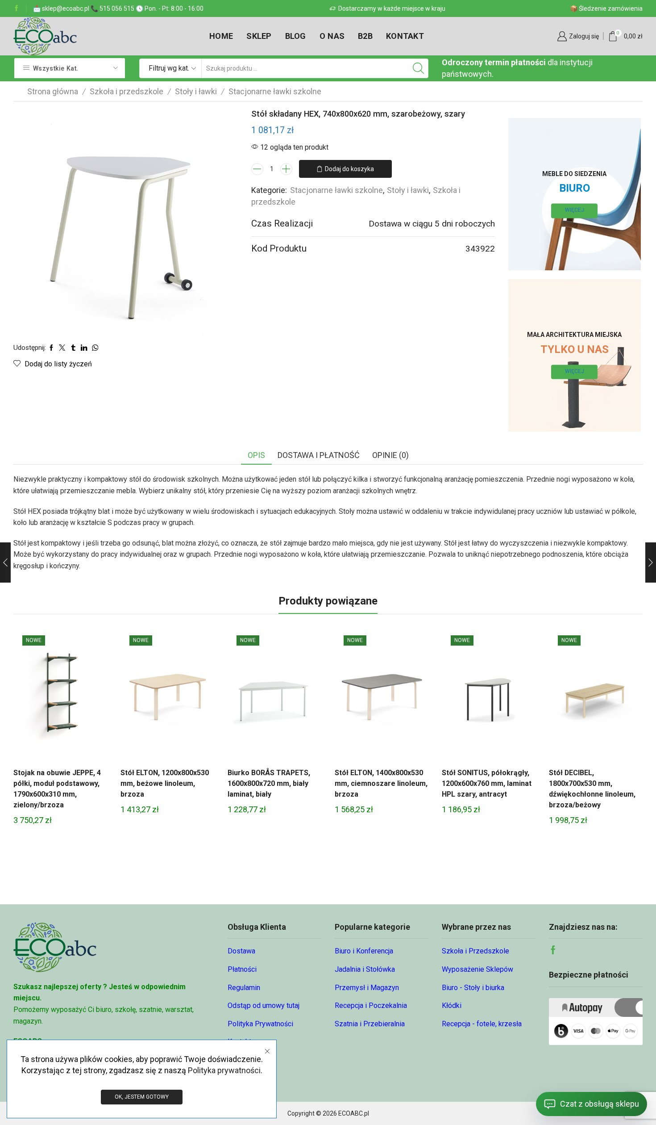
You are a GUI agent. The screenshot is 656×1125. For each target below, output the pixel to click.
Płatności (242, 969)
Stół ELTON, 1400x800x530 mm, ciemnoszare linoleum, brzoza (381, 783)
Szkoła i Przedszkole (475, 951)
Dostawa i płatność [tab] (319, 455)
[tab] (256, 455)
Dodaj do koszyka (349, 168)
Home (221, 36)
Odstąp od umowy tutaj (263, 1005)
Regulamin (244, 987)
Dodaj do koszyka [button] (60, 696)
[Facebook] (16, 8)
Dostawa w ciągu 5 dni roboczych (432, 223)
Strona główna (52, 91)
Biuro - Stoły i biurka (473, 987)
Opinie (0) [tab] (390, 455)
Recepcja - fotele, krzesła (482, 1024)
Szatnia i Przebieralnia (370, 1024)
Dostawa (241, 951)
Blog (295, 36)
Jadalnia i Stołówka (365, 969)
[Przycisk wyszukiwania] (418, 68)
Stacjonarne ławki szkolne (274, 91)
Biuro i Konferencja (364, 951)
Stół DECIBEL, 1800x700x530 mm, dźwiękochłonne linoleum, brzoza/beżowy (592, 788)
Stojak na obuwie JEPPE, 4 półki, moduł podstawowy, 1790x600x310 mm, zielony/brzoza (57, 788)
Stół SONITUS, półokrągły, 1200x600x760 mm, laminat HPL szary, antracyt (486, 783)
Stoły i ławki (196, 91)
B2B (365, 36)
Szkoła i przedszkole (126, 91)
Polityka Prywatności (260, 1024)
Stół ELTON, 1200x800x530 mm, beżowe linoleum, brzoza (164, 783)
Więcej (574, 210)
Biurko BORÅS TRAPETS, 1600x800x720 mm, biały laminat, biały (269, 783)
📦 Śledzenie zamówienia (606, 8)
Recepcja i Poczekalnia (371, 1005)
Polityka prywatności (224, 1070)
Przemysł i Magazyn (367, 987)
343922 (480, 248)
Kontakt (405, 36)
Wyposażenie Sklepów (477, 969)
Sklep (258, 36)
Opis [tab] (256, 455)
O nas (332, 36)
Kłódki (451, 1005)
